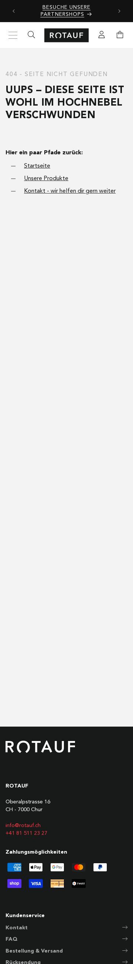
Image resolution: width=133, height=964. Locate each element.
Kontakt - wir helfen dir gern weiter (70, 191)
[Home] (66, 35)
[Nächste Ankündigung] (119, 11)
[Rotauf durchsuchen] (31, 35)
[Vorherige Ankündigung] (14, 11)
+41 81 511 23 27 (26, 833)
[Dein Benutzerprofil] (101, 35)
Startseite (37, 166)
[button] (120, 35)
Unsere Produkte (46, 179)
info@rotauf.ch (23, 825)
